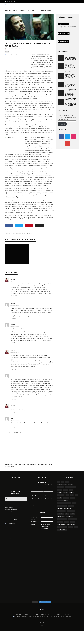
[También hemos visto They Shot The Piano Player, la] (72, 569)
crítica (65, 492)
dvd (67, 495)
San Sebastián (61, 524)
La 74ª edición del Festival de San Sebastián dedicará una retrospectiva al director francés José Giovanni (71, 102)
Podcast (22, 10)
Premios (60, 521)
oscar (67, 513)
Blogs (49, 10)
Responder (14, 297)
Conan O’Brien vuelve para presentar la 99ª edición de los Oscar (70, 84)
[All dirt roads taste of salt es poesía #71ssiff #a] (72, 550)
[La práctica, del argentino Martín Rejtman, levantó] (12, 548)
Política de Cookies (10, 512)
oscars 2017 (61, 516)
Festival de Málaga (62, 500)
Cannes (59, 492)
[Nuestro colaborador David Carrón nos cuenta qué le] (12, 588)
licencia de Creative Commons (60, 616)
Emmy (76, 495)
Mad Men (60, 508)
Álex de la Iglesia (62, 529)
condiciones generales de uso (39, 617)
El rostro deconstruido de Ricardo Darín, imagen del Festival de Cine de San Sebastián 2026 (71, 75)
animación (60, 487)
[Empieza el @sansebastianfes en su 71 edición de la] (52, 583)
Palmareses (31, 10)
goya (74, 503)
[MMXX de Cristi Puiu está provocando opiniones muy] (32, 550)
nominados (60, 513)
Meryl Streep (67, 508)
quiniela (66, 521)
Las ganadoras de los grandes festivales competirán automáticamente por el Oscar (71, 92)
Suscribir (62, 124)
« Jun (32, 505)
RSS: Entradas (15, 523)
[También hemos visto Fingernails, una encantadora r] (32, 568)
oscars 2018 (69, 516)
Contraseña (34, 521)
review (72, 521)
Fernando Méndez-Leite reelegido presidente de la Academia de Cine (71, 57)
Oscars (73, 513)
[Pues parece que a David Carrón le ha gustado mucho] (12, 569)
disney (71, 492)
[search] (25, 499)
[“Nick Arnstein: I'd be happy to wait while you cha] (72, 584)
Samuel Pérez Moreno (11, 48)
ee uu (71, 495)
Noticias (15, 10)
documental (61, 495)
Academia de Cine (62, 484)
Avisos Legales (9, 507)
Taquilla (7, 51)
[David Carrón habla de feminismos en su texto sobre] (52, 569)
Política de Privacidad (11, 509)
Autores (7, 1)
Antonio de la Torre (70, 487)
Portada (8, 10)
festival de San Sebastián (64, 503)
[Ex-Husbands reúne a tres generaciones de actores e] (52, 552)
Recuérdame (46, 524)
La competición (41, 10)
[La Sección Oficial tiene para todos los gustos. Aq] (32, 582)
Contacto (13, 1)
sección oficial (71, 524)
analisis (70, 484)
